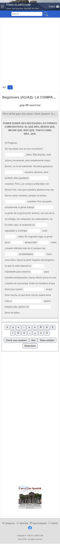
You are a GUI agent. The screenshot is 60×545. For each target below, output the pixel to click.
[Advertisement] (30, 48)
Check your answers (16, 340)
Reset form (30, 346)
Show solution (47, 340)
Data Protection (39, 523)
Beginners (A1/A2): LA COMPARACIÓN (30, 97)
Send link (24, 523)
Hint (33, 340)
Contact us (10, 523)
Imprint (54, 523)
